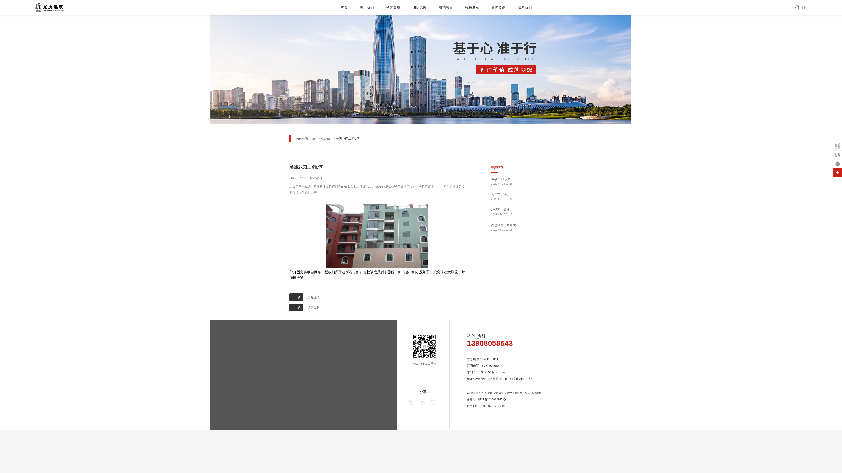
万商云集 (485, 406)
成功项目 (446, 7)
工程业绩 (313, 297)
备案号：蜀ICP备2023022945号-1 (487, 399)
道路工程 (313, 307)
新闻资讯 (498, 7)
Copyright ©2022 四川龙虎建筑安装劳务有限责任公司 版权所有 (504, 392)
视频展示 (472, 7)
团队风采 (419, 7)
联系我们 (525, 7)
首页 (344, 7)
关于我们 (367, 7)
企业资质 (499, 406)
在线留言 (837, 146)
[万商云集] (411, 401)
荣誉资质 (393, 7)
